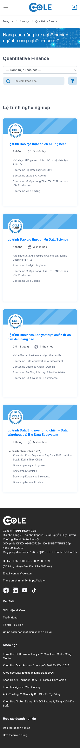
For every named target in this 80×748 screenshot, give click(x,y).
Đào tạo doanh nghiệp (16, 727)
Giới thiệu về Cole (14, 610)
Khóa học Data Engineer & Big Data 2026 (28, 672)
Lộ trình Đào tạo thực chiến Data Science (38, 239)
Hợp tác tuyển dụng (15, 735)
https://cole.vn (37, 580)
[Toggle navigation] (6, 7)
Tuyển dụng (10, 617)
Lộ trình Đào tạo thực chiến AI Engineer (37, 144)
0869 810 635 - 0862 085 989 (31, 561)
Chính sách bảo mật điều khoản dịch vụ (27, 631)
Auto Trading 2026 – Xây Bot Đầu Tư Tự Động (31, 694)
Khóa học (24, 21)
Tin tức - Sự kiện (13, 624)
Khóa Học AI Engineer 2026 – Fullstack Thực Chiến (34, 679)
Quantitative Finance (46, 21)
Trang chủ (8, 21)
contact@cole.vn (21, 573)
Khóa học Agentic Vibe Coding (21, 687)
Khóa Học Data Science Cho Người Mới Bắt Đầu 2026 (36, 665)
